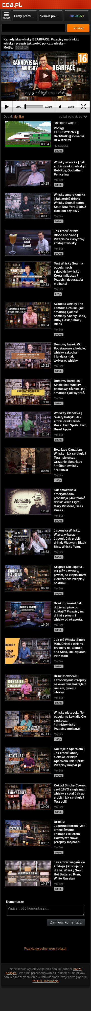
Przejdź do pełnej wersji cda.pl (45, 948)
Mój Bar (18, 116)
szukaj (78, 28)
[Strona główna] (12, 5)
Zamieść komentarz (66, 922)
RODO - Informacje (46, 981)
